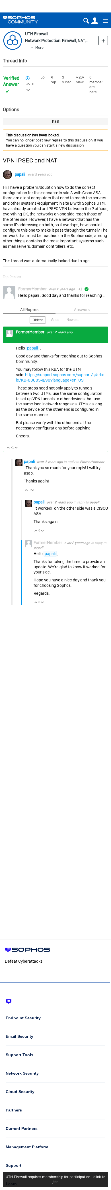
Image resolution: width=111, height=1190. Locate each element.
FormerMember (92, 462)
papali (20, 174)
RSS (55, 121)
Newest (73, 319)
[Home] (28, 20)
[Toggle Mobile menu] (103, 21)
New (103, 40)
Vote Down (16, 448)
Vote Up (8, 448)
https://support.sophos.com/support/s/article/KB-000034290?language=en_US (60, 377)
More (39, 47)
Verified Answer (11, 81)
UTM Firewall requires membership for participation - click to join (55, 1179)
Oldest (38, 320)
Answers (82, 309)
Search (86, 21)
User (95, 21)
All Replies (29, 309)
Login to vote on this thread (28, 83)
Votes (55, 319)
